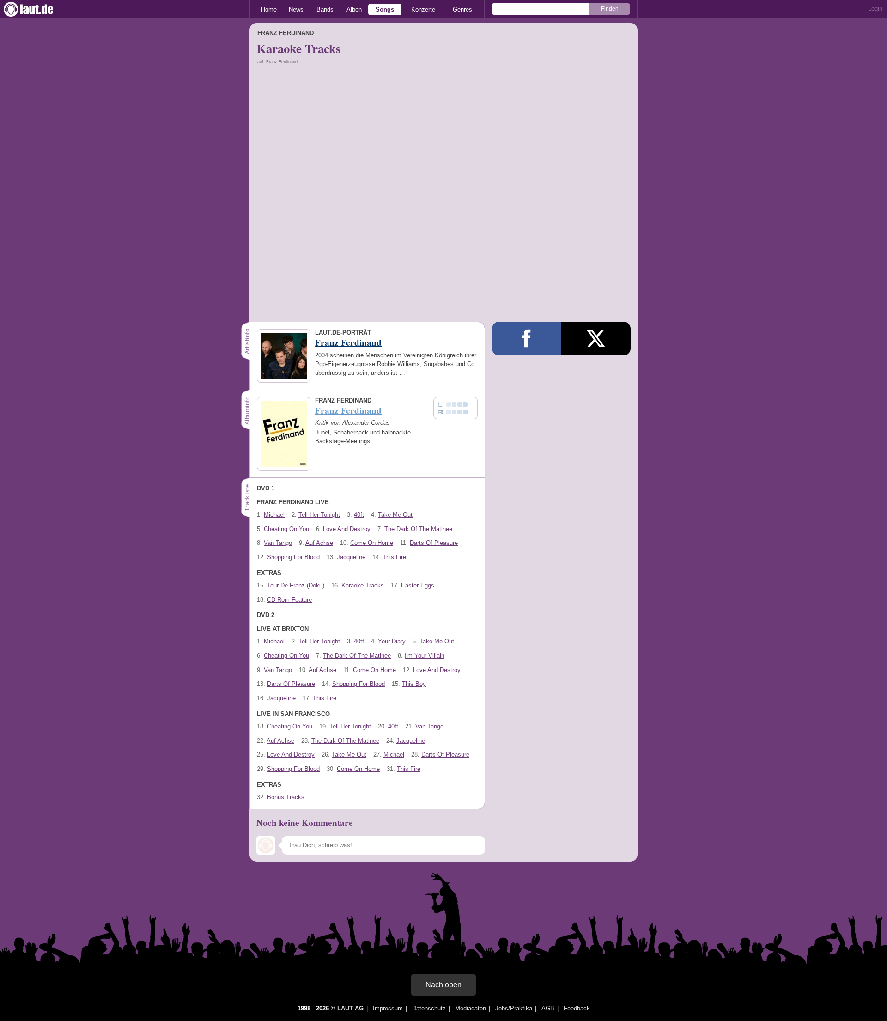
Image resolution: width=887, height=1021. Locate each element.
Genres (462, 9)
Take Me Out (395, 514)
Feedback (577, 1008)
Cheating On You (286, 529)
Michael (274, 514)
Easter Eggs (417, 585)
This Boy (414, 683)
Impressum (388, 1008)
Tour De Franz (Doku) (295, 585)
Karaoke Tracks (362, 585)
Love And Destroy (347, 529)
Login (875, 8)
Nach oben (443, 985)
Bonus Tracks (285, 797)
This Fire (394, 557)
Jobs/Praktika (513, 1008)
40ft (359, 514)
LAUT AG (350, 1008)
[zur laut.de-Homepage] (37, 9)
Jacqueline (351, 557)
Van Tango (278, 542)
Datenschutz (429, 1008)
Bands (325, 9)
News (296, 9)
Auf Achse (319, 542)
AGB (547, 1008)
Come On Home (371, 542)
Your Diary (392, 641)
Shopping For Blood (293, 557)
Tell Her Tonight (319, 514)
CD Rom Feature (289, 599)
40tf (359, 641)
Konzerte (423, 9)
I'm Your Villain (424, 655)
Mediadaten (470, 1008)
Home (269, 9)
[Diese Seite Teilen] (526, 338)
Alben (354, 9)
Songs (385, 9)
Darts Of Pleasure (434, 542)
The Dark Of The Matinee (418, 529)
